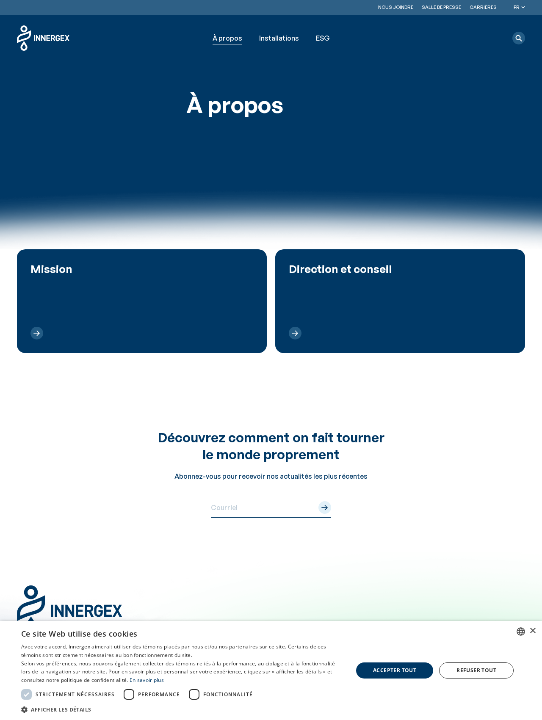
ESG (323, 38)
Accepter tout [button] (394, 670)
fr (517, 7)
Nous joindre (395, 7)
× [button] (532, 631)
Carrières (483, 7)
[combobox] (521, 631)
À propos (227, 38)
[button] (518, 38)
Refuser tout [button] (476, 670)
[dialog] (271, 670)
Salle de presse (441, 7)
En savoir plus (147, 680)
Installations (279, 38)
